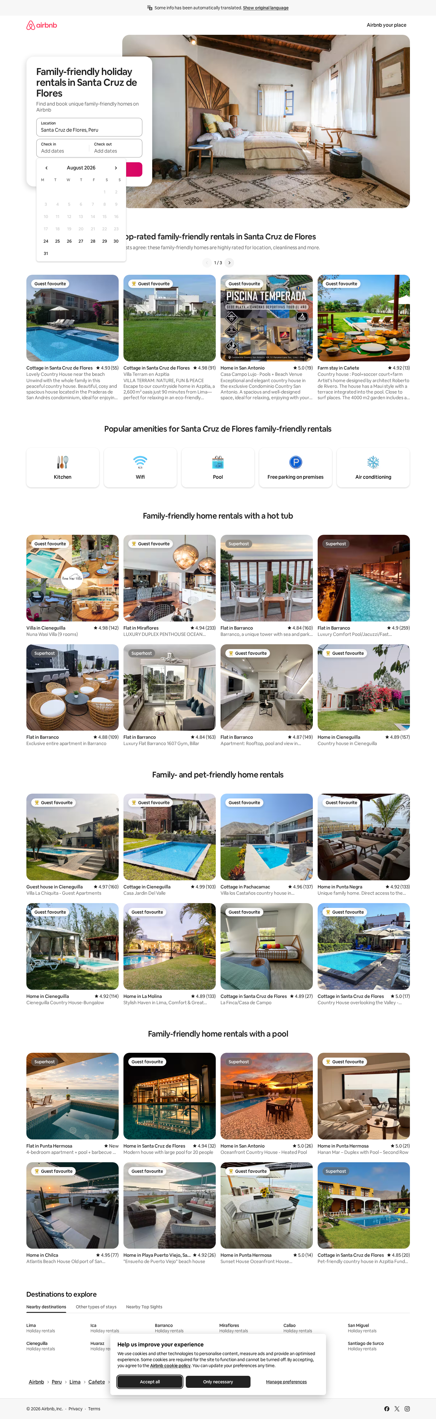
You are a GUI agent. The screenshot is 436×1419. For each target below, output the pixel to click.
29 (104, 241)
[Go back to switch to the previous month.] (47, 168)
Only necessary (218, 1382)
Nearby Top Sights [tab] (144, 1307)
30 (116, 241)
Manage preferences (286, 1382)
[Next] (229, 263)
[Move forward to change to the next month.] (115, 168)
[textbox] (63, 150)
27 (81, 241)
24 (45, 241)
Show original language (266, 7)
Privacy (75, 1409)
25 (57, 241)
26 (69, 241)
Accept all (150, 1382)
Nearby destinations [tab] (46, 1307)
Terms (94, 1409)
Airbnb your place (386, 25)
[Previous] (207, 263)
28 (92, 241)
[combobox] (89, 129)
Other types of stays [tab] (96, 1307)
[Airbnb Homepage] (41, 25)
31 (46, 253)
